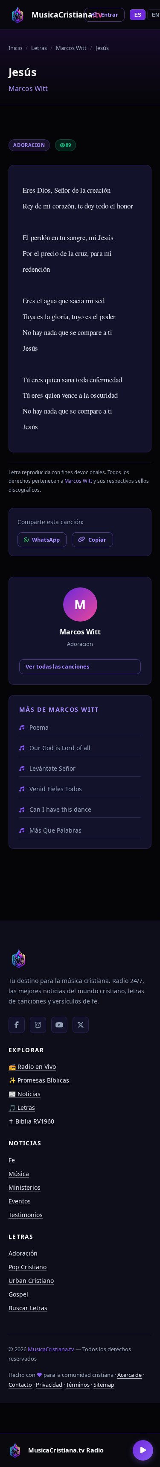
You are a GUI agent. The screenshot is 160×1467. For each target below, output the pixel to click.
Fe (12, 1160)
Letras (39, 48)
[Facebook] (17, 1025)
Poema (39, 727)
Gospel (18, 1294)
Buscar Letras (28, 1308)
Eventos (20, 1201)
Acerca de (129, 1375)
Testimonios (26, 1215)
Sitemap (103, 1384)
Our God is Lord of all (59, 748)
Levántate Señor (52, 768)
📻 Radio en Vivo (32, 1066)
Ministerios (25, 1187)
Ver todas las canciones (57, 666)
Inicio (15, 48)
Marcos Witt (71, 48)
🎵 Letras (22, 1107)
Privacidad (49, 1384)
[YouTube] (59, 1025)
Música (19, 1174)
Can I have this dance (60, 809)
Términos (78, 1384)
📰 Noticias (25, 1094)
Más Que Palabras (55, 830)
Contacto (20, 1384)
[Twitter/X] (81, 1025)
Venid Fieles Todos (55, 789)
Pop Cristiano (28, 1267)
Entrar (109, 14)
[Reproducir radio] (143, 1450)
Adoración (23, 1253)
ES (137, 15)
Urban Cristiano (31, 1280)
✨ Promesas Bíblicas (39, 1080)
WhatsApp (46, 539)
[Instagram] (38, 1025)
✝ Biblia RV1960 (31, 1121)
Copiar (97, 539)
